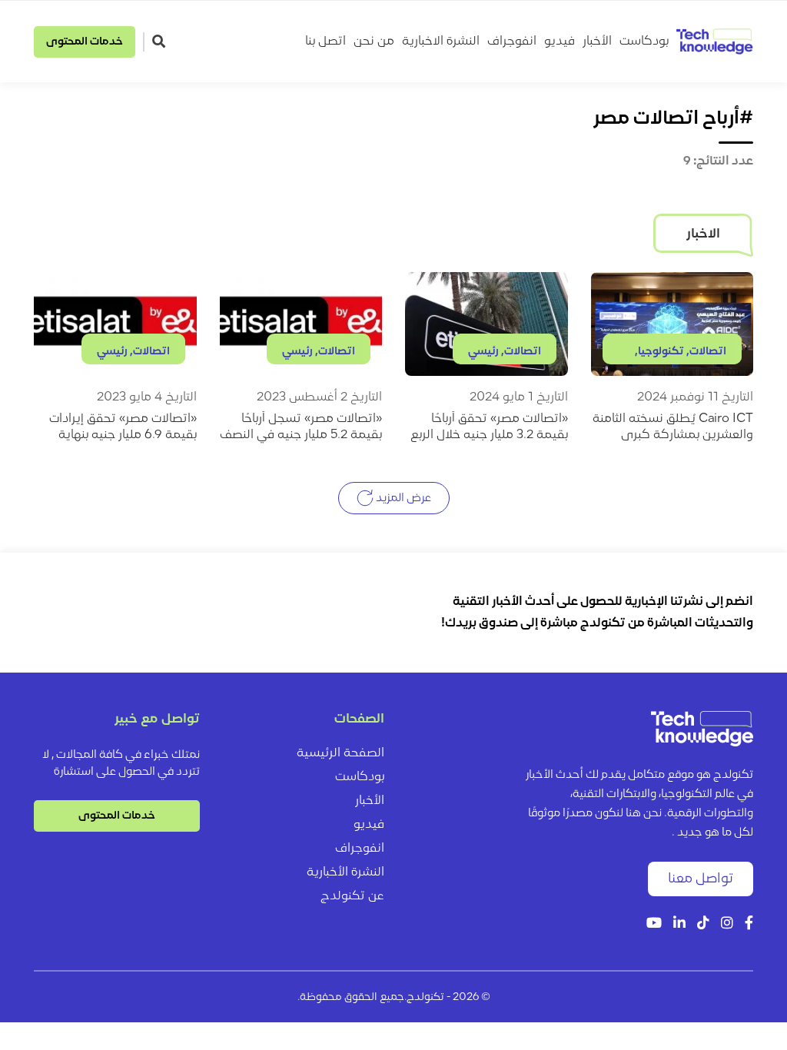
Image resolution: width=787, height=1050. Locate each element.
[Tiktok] (703, 924)
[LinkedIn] (679, 924)
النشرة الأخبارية (345, 872)
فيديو (559, 41)
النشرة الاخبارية (441, 41)
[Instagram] (727, 924)
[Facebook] (749, 924)
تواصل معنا (700, 879)
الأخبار (597, 41)
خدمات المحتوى (84, 42)
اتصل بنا (325, 41)
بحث (160, 41)
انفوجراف (511, 41)
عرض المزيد (402, 497)
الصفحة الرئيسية (340, 753)
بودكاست (644, 41)
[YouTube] (654, 924)
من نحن (374, 41)
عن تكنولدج (352, 896)
